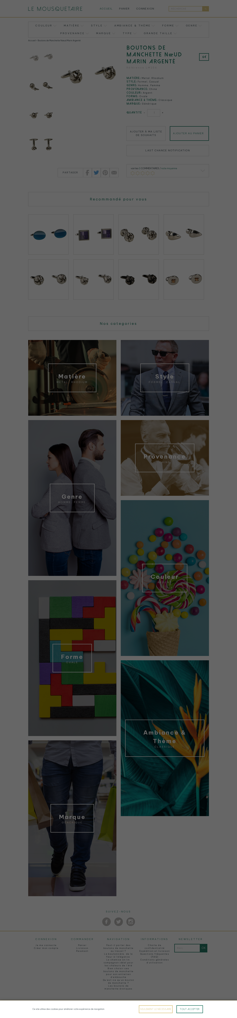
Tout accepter (190, 1009)
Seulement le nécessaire (155, 1009)
